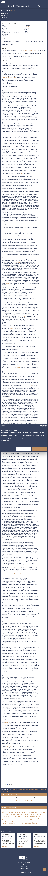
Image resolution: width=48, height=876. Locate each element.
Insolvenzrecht (20, 814)
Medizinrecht (17, 816)
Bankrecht (18, 811)
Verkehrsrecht (13, 822)
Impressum (24, 866)
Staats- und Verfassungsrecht (16, 820)
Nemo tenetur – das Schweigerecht (23, 837)
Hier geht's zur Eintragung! (24, 800)
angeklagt (15, 789)
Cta (40, 811)
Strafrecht (7, 10)
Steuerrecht (27, 820)
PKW (19, 818)
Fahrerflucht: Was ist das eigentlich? (39, 837)
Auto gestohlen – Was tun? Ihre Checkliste (7, 837)
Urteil (3, 822)
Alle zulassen (39, 448)
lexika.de (2, 10)
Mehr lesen (4, 846)
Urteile (7, 822)
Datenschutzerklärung (24, 862)
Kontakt (24, 864)
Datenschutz (5, 812)
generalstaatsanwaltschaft (31, 789)
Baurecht (24, 811)
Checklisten (29, 811)
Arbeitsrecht (11, 811)
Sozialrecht (5, 820)
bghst (21, 789)
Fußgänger (37, 812)
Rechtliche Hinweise (24, 868)
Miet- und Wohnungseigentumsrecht (31, 816)
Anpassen (23, 448)
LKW (12, 816)
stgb (9, 791)
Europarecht (17, 813)
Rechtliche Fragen (36, 818)
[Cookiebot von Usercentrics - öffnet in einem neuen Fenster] (41, 426)
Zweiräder (38, 823)
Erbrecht (10, 812)
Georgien (41, 789)
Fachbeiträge (24, 812)
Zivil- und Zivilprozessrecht (29, 823)
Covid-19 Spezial (36, 811)
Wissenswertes (18, 823)
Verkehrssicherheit (21, 822)
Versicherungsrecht (31, 822)
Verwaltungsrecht (7, 824)
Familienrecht (31, 813)
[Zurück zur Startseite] (4, 2)
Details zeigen (41, 445)
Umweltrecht (40, 820)
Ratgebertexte (24, 818)
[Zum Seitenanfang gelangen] (44, 869)
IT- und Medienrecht (30, 814)
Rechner (29, 818)
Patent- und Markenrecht (9, 818)
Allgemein (4, 811)
